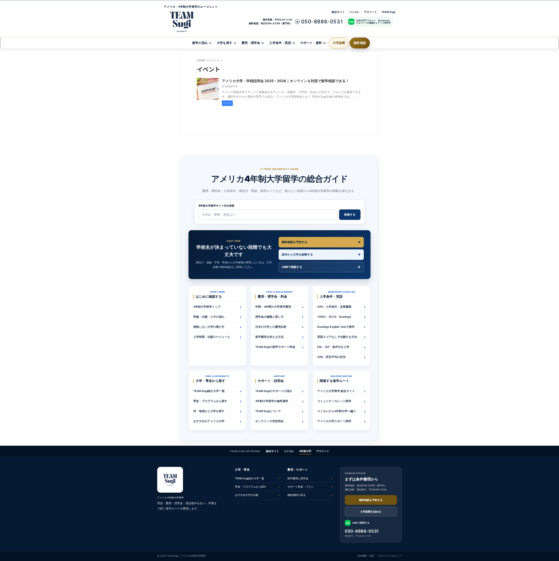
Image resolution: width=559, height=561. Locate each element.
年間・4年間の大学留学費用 (273, 306)
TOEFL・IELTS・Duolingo (334, 316)
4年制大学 (305, 451)
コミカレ (354, 12)
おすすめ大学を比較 (247, 495)
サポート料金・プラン (300, 486)
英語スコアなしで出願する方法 (337, 336)
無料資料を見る (296, 495)
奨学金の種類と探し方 (269, 316)
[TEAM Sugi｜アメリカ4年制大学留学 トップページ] (170, 480)
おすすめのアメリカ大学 (208, 421)
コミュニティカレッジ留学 (334, 401)
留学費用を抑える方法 (269, 336)
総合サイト (338, 12)
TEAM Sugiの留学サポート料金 (275, 347)
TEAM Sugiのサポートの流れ (273, 391)
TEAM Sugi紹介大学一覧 (209, 391)
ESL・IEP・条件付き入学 (333, 347)
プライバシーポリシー (390, 555)
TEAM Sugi (388, 12)
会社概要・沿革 (365, 555)
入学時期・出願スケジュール (211, 336)
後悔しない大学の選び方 (208, 326)
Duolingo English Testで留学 (336, 326)
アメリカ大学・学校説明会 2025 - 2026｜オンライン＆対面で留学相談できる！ (285, 81)
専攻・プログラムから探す (210, 401)
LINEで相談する (292, 267)
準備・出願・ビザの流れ (208, 316)
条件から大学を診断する (297, 254)
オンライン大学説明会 (269, 421)
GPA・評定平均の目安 (331, 357)
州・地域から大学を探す (208, 411)
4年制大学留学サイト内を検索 (216, 205)
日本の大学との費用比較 (270, 326)
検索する (349, 214)
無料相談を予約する (294, 242)
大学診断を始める (370, 511)
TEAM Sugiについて (268, 411)
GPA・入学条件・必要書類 (334, 306)
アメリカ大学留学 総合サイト (336, 391)
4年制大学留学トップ (207, 306)
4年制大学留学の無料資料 (271, 401)
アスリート (370, 12)
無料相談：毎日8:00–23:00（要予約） (270, 23)
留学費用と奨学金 (297, 478)
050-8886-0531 (362, 531)
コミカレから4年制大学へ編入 (336, 411)
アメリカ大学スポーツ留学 (334, 421)
